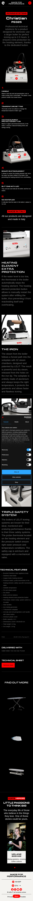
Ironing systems (16, 13)
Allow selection (16, 477)
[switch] (29, 454)
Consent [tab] (6, 422)
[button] (14, 867)
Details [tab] (17, 422)
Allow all (16, 472)
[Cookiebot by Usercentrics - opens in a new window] (24, 417)
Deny (16, 482)
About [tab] (27, 422)
